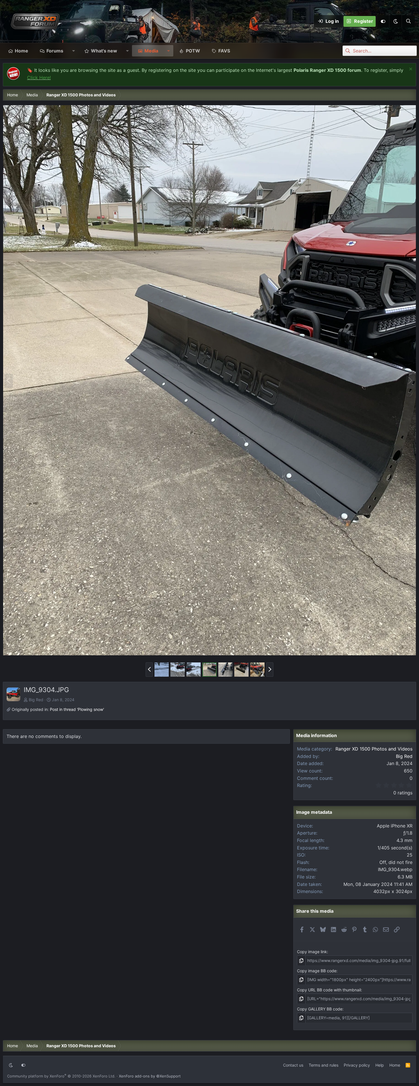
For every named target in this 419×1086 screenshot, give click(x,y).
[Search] (408, 21)
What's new (104, 51)
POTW (193, 51)
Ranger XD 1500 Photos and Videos (373, 749)
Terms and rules (323, 1065)
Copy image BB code (316, 970)
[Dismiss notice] (410, 70)
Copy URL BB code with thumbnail (329, 989)
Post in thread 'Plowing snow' (77, 709)
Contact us (293, 1065)
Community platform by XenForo (61, 1076)
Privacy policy (357, 1065)
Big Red (36, 699)
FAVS (224, 51)
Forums (54, 51)
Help (379, 1065)
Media (151, 51)
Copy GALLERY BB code (319, 1008)
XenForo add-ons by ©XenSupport (150, 1076)
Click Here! (39, 77)
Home (21, 51)
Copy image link (312, 951)
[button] (395, 21)
